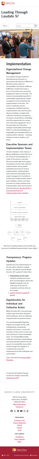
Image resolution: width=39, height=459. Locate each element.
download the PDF (12, 378)
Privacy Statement (19, 423)
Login (19, 430)
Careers (19, 427)
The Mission (19, 437)
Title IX (19, 425)
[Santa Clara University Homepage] (8, 5)
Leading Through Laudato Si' (14, 14)
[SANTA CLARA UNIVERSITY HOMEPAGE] (20, 450)
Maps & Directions (19, 404)
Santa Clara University (20, 392)
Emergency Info (19, 420)
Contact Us (19, 407)
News (19, 441)
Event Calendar (19, 439)
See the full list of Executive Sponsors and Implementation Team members (18, 190)
